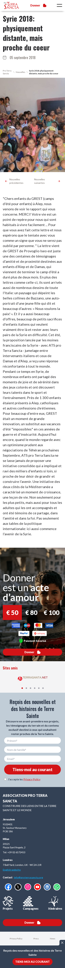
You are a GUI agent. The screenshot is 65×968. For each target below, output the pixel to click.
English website (12, 869)
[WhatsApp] (56, 886)
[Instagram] (27, 886)
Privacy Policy (31, 779)
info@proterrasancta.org (28, 877)
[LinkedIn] (47, 886)
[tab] (22, 688)
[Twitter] (18, 886)
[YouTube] (37, 886)
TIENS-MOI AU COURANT (32, 961)
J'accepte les (24, 779)
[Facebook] (8, 886)
